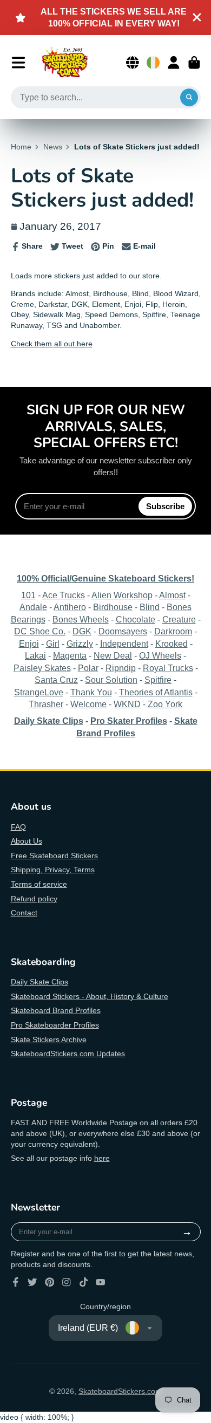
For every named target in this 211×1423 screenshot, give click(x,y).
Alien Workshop (122, 595)
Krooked (171, 643)
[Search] (189, 97)
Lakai (35, 655)
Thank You (91, 692)
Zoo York (165, 704)
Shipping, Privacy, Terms (53, 869)
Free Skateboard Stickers (54, 855)
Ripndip (121, 668)
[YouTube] (101, 1282)
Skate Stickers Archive (49, 1039)
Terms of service (39, 884)
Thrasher (46, 704)
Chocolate (135, 619)
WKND (127, 704)
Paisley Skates (42, 668)
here (102, 1158)
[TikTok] (84, 1282)
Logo (65, 62)
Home (21, 146)
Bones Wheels (80, 619)
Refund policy (34, 898)
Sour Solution (111, 680)
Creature (179, 619)
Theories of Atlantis (156, 692)
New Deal (113, 655)
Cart (194, 62)
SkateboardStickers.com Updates (68, 1053)
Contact (24, 912)
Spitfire (158, 680)
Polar (88, 668)
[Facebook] (16, 1282)
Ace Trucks (63, 595)
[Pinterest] (50, 1282)
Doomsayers (122, 631)
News (52, 146)
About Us (26, 841)
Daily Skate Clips (39, 981)
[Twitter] (32, 1282)
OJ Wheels (160, 655)
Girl (53, 643)
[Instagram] (66, 1282)
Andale (33, 607)
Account (173, 62)
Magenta (70, 655)
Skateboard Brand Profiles (56, 1010)
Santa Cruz (56, 680)
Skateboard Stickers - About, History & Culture (89, 996)
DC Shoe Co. (39, 631)
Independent (124, 643)
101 (28, 595)
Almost (172, 595)
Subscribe (165, 506)
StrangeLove (38, 692)
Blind (150, 607)
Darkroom (173, 631)
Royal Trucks (168, 668)
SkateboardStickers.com (120, 1391)
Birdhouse (113, 607)
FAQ (18, 827)
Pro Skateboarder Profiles (55, 1025)
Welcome (88, 704)
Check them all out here (52, 343)
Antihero (70, 607)
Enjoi (29, 643)
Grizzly (80, 643)
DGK (81, 631)
